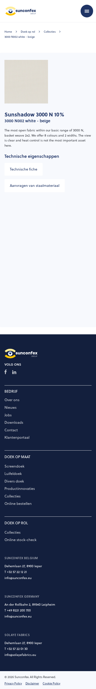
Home (8, 32)
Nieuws (10, 408)
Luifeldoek (13, 474)
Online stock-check (20, 540)
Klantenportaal (16, 438)
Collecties (50, 32)
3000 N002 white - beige (19, 37)
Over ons (11, 400)
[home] (19, 10)
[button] (87, 11)
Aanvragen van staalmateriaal (34, 185)
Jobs (8, 415)
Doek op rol (28, 32)
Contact (11, 430)
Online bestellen (18, 504)
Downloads (13, 423)
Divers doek (14, 481)
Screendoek (14, 466)
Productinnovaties (19, 489)
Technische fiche (23, 169)
